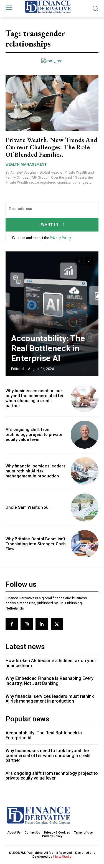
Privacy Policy (60, 238)
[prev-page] (79, 261)
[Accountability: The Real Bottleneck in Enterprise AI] (52, 313)
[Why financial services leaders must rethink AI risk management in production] (85, 471)
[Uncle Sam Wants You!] (85, 507)
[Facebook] (12, 624)
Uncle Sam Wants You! (28, 507)
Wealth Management (26, 164)
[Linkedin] (41, 624)
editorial (17, 369)
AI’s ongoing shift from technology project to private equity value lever (34, 434)
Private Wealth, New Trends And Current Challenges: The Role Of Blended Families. (51, 147)
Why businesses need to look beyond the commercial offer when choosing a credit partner (35, 398)
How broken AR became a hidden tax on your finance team (51, 663)
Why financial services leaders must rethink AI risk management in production (35, 471)
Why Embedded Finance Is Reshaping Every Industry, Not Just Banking (49, 681)
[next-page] (89, 261)
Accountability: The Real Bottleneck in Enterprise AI (48, 348)
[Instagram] (27, 624)
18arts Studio (62, 856)
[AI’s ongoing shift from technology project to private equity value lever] (85, 435)
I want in (49, 224)
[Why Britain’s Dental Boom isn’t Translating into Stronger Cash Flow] (85, 544)
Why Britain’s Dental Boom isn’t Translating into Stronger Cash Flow (36, 543)
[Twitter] (57, 624)
